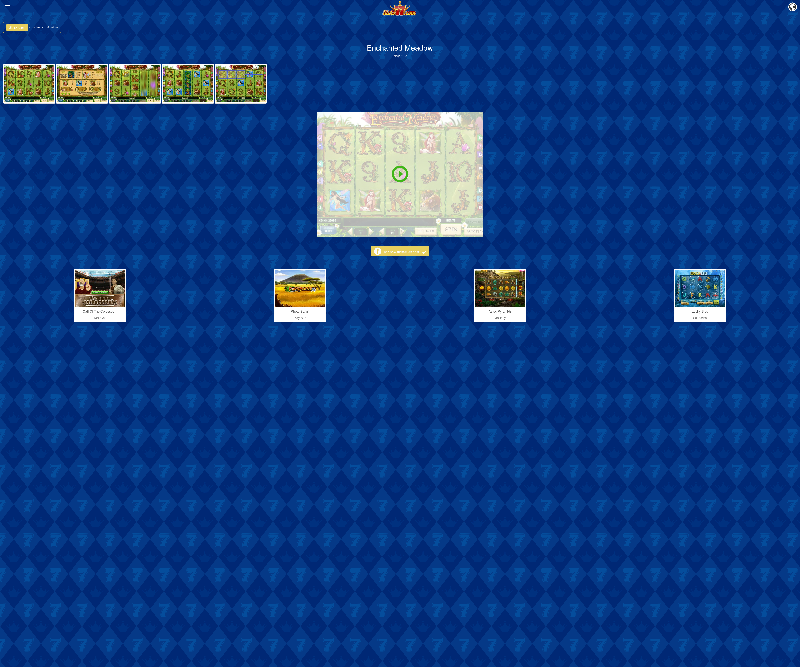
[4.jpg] (188, 84)
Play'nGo (400, 55)
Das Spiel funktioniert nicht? (402, 252)
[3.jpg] (135, 84)
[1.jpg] (29, 84)
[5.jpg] (241, 84)
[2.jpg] (82, 84)
